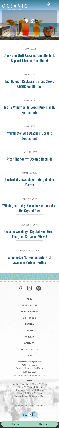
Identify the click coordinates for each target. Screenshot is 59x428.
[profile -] (48, 4)
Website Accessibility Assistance (29, 405)
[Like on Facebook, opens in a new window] (20, 288)
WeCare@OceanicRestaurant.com (29, 375)
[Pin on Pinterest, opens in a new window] (38, 288)
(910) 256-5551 (29, 371)
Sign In (15, 423)
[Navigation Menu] (55, 4)
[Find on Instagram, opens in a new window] (29, 288)
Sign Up (43, 423)
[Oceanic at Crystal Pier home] (14, 7)
